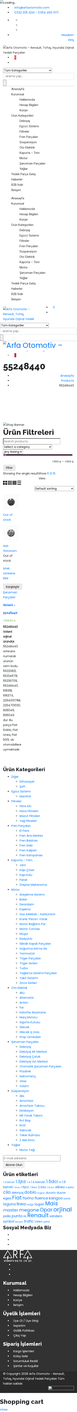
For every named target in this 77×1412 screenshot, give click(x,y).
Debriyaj (25, 121)
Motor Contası (30, 929)
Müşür (24, 934)
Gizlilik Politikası (23, 1331)
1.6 (60, 1182)
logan (39, 1204)
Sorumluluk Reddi (25, 1361)
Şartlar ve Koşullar (26, 1366)
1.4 (28, 1182)
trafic (29, 1221)
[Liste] (19, 484)
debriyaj (17, 1193)
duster (61, 1193)
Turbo (24, 968)
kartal (67, 1198)
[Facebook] (12, 1235)
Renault (38, 1215)
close (4, 1409)
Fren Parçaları (29, 137)
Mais (51, 1203)
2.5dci (50, 1187)
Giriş (70, 40)
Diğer (15, 777)
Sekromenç (28, 1076)
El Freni (24, 831)
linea (21, 1204)
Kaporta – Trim (30, 153)
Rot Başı (25, 1120)
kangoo (56, 1198)
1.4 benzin (38, 1182)
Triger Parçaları (30, 958)
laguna (9, 1204)
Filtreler (24, 131)
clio (7, 1192)
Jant (23, 865)
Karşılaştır (12, 587)
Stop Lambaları (30, 1037)
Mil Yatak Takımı (31, 1115)
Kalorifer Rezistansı (33, 1012)
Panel (23, 880)
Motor (24, 158)
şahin (46, 1221)
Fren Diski (26, 845)
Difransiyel (27, 782)
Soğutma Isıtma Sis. (34, 949)
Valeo (38, 1222)
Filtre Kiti (25, 806)
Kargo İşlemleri (23, 1351)
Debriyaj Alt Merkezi (33, 1052)
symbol (8, 1221)
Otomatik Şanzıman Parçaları (40, 1066)
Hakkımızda (27, 99)
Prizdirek (25, 1071)
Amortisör (26, 1101)
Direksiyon (27, 1111)
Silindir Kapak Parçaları (35, 944)
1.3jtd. (21, 1181)
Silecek (24, 1027)
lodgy (30, 1204)
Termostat (27, 953)
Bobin (23, 899)
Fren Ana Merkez (31, 836)
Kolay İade (20, 1356)
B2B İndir (17, 185)
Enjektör (25, 909)
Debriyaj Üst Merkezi (34, 1061)
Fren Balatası (29, 840)
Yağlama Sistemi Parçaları (38, 973)
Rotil (22, 1125)
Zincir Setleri (28, 983)
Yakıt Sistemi (29, 978)
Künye (24, 110)
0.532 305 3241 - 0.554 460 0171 (36, 12)
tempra (19, 1221)
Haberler (17, 179)
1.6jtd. (25, 1187)
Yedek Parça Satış (23, 174)
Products (67, 381)
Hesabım (67, 35)
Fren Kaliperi (28, 850)
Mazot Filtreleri (30, 816)
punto (17, 1215)
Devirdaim (27, 904)
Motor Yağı (27, 1150)
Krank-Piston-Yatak (33, 919)
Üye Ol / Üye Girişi (25, 1321)
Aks (22, 1096)
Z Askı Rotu (27, 1140)
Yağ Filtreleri (28, 821)
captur (70, 1187)
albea (60, 1187)
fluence (41, 1198)
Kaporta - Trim (21, 860)
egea (7, 1198)
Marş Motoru (28, 1017)
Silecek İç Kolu (29, 1032)
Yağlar (24, 169)
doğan (41, 1193)
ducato (51, 1193)
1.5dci (52, 1181)
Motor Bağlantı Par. (33, 924)
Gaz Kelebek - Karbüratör (37, 914)
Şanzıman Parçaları (32, 163)
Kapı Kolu (26, 875)
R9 (24, 1216)
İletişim (16, 190)
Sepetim (19, 1326)
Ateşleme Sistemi (32, 895)
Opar (46, 1209)
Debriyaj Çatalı (30, 1057)
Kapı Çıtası (27, 870)
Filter (9, 468)
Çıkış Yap (19, 1335)
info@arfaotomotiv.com (31, 8)
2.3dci (42, 1187)
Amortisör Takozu (32, 1106)
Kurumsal (17, 94)
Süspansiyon (28, 142)
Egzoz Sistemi (29, 126)
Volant (24, 1086)
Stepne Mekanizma (33, 885)
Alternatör (27, 998)
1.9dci (33, 1187)
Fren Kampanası (31, 855)
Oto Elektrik (27, 147)
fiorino (28, 1198)
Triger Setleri (28, 963)
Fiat (17, 1197)
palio (7, 1216)
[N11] (12, 1240)
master (10, 1210)
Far (22, 1007)
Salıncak (25, 1130)
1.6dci (17, 1187)
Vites (23, 1081)
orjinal (62, 1209)
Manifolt (25, 796)
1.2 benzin (9, 1182)
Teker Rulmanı (30, 1135)
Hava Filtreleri (29, 811)
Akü (22, 993)
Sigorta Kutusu (30, 1022)
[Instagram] (12, 1245)
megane (29, 1210)
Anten (24, 1003)
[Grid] (5, 484)
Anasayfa (17, 89)
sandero (55, 1216)
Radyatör (26, 939)
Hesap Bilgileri (29, 105)
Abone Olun (14, 1165)
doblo (30, 1192)
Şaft (22, 786)
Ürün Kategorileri (22, 115)
